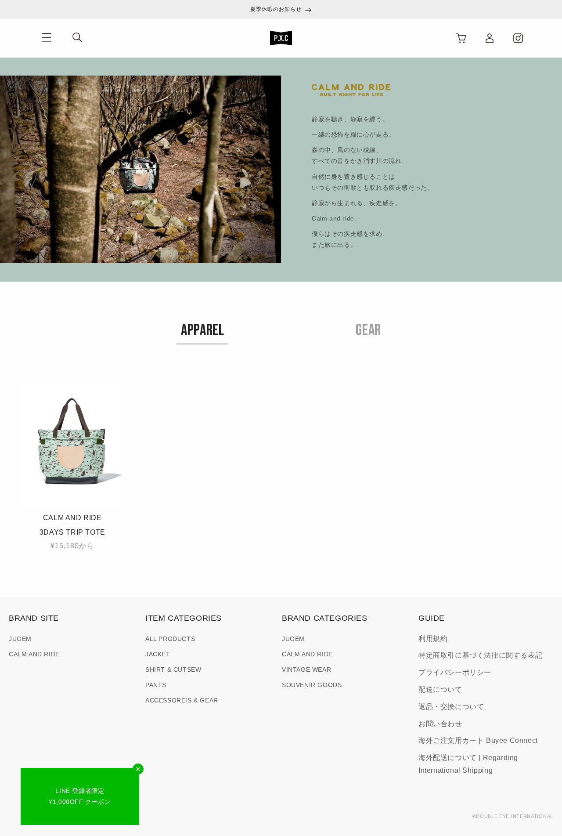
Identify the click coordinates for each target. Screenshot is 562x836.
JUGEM (20, 638)
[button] (46, 37)
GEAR (368, 330)
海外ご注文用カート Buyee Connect (478, 740)
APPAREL (202, 330)
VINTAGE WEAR (306, 669)
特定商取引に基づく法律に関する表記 (480, 655)
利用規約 (432, 638)
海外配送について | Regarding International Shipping (468, 764)
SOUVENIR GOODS (312, 684)
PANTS (155, 684)
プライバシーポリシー (454, 672)
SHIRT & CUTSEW (173, 669)
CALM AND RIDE (34, 654)
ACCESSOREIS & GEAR (181, 700)
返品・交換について (451, 706)
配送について (440, 689)
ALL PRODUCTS (170, 638)
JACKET (157, 654)
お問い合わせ (440, 723)
